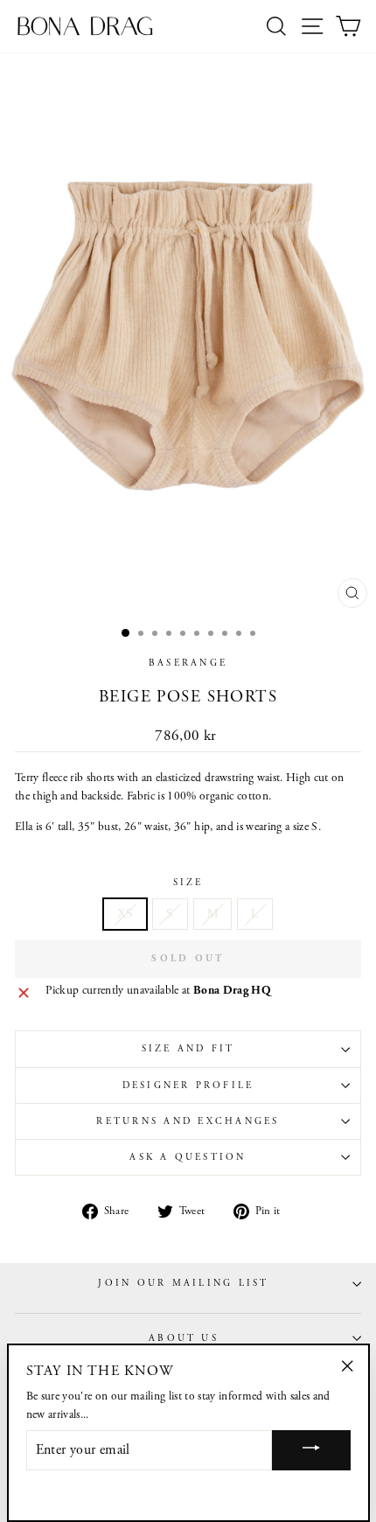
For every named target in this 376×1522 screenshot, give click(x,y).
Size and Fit (188, 1049)
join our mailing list (183, 1283)
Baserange (188, 663)
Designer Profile (188, 1085)
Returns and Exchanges (187, 1121)
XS (125, 913)
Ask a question (187, 1157)
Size (188, 882)
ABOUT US (184, 1338)
